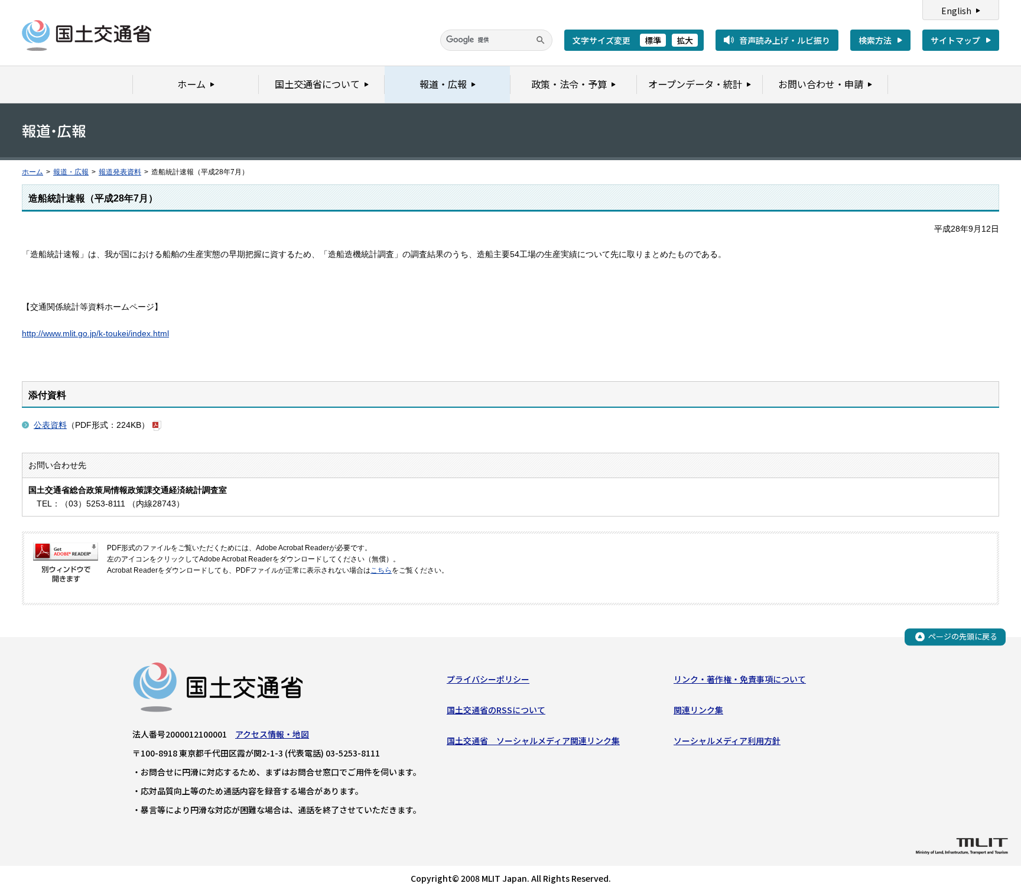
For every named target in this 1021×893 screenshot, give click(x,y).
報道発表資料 (120, 172)
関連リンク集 (698, 710)
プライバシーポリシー (488, 679)
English (956, 11)
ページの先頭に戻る (962, 636)
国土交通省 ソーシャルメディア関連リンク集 (533, 740)
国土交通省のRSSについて (496, 710)
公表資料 (50, 425)
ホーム (32, 172)
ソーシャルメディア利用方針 (727, 740)
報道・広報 (71, 172)
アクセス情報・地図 (272, 734)
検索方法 (875, 40)
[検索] (541, 40)
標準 (653, 40)
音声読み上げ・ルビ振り (784, 40)
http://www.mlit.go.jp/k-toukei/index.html (95, 333)
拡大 (685, 40)
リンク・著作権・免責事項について (740, 679)
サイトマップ (955, 40)
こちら (381, 570)
